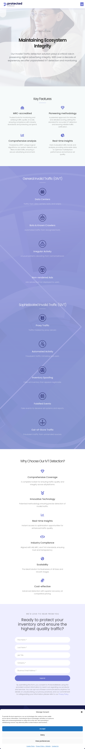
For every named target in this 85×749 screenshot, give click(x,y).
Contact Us (55, 746)
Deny (42, 735)
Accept (42, 729)
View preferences (42, 741)
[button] (82, 712)
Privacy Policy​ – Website (43, 746)
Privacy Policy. (64, 694)
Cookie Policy (31, 746)
